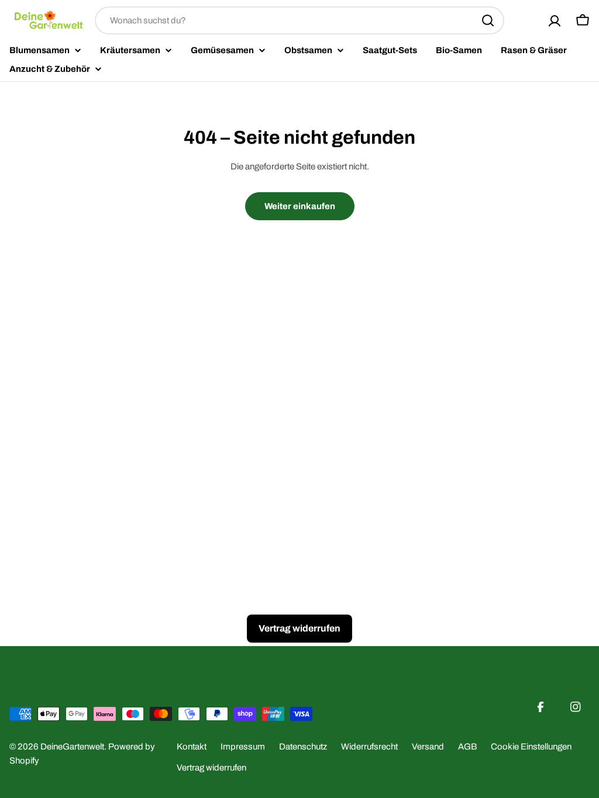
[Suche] (488, 20)
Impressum (243, 746)
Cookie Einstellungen (531, 746)
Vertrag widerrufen (211, 767)
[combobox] (299, 20)
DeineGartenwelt (72, 746)
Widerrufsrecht (369, 746)
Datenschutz (303, 746)
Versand (428, 746)
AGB (467, 746)
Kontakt (191, 746)
